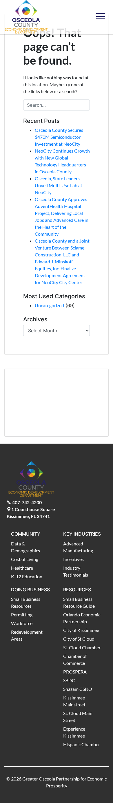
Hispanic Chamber (81, 744)
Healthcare (22, 568)
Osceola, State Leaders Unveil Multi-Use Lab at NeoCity (58, 185)
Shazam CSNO (77, 689)
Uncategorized (49, 305)
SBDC (69, 680)
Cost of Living (24, 559)
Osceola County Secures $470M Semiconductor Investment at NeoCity (59, 137)
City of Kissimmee (81, 630)
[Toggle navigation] (100, 13)
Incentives (73, 559)
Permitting (21, 614)
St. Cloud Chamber (82, 647)
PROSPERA (75, 671)
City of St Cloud (78, 638)
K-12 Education (26, 576)
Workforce (21, 623)
